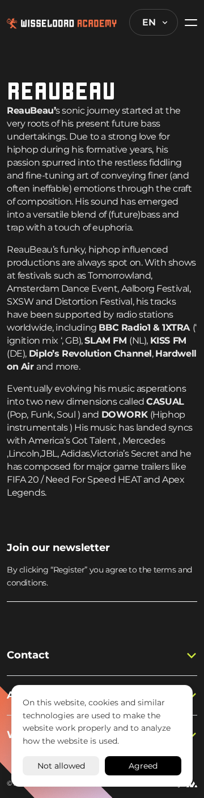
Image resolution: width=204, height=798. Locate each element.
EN (149, 22)
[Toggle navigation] (187, 22)
